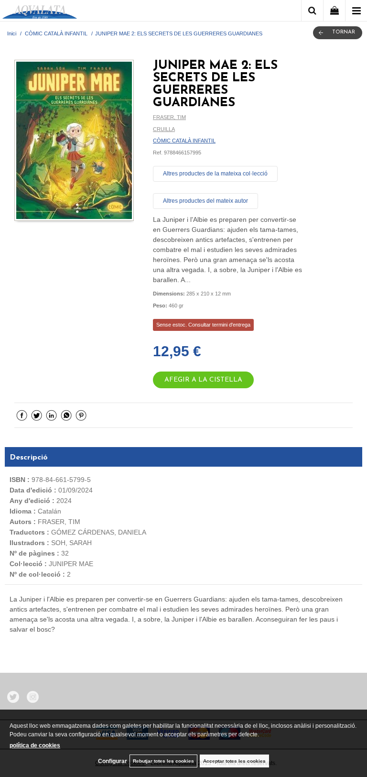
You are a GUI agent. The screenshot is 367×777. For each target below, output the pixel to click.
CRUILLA (164, 129)
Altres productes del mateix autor (205, 200)
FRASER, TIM (169, 117)
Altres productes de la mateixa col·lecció (215, 173)
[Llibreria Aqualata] (39, 12)
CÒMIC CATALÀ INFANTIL (184, 140)
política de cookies (35, 745)
